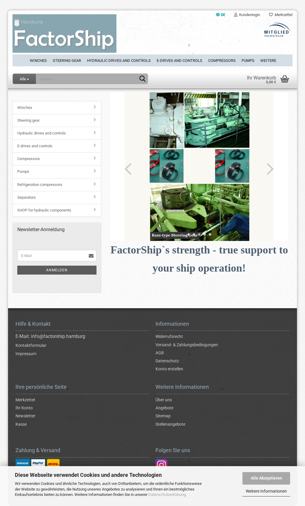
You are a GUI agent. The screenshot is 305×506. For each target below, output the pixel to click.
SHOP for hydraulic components (44, 210)
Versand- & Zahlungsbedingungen (186, 344)
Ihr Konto (24, 407)
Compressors (222, 60)
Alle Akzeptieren (266, 478)
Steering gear (67, 60)
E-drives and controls (179, 60)
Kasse (21, 424)
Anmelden (57, 270)
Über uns (163, 399)
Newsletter (25, 415)
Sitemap (163, 415)
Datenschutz (167, 360)
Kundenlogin (248, 14)
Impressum (25, 353)
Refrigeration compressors (39, 184)
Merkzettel (282, 14)
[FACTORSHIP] (80, 36)
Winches (38, 60)
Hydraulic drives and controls (119, 60)
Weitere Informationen (266, 491)
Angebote (164, 407)
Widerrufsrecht (169, 336)
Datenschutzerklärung (167, 494)
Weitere (268, 60)
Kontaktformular (30, 345)
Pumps (248, 60)
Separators (26, 197)
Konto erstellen (169, 368)
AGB (159, 352)
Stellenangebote (170, 424)
